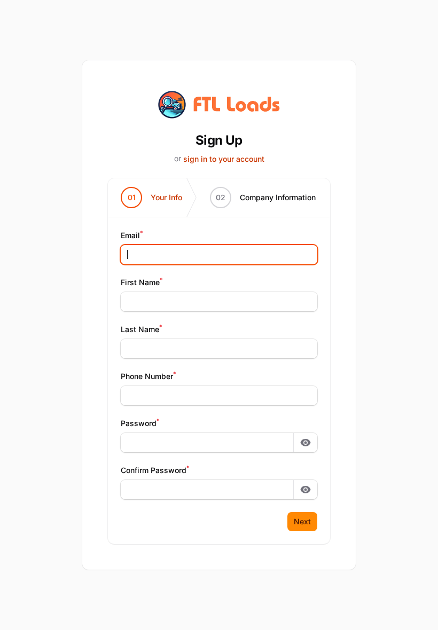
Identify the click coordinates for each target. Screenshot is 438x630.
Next (302, 521)
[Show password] (305, 442)
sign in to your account (223, 158)
